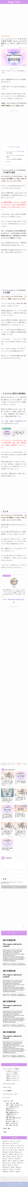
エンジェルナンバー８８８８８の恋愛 (15, 156)
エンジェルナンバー (5, 36)
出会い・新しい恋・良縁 (12, 1103)
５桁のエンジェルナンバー (12, 1080)
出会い (6, 1154)
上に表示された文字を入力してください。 (12, 882)
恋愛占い (16, 1160)
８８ (6, 421)
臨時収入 (6, 1169)
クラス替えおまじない (8, 1143)
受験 (11, 1154)
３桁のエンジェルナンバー (12, 1076)
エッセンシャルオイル (16, 1141)
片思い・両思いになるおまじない (14, 1105)
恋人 (10, 1160)
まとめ (8, 161)
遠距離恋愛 (6, 1171)
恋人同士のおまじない (11, 1110)
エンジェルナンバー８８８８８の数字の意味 (15, 152)
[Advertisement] (14, 19)
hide (18, 147)
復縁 (5, 1160)
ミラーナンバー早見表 (11, 1073)
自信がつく (13, 1169)
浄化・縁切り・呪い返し (12, 1125)
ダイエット (14, 1145)
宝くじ (20, 1156)
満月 (5, 1165)
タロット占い (7, 1087)
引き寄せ (12, 1158)
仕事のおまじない (10, 1116)
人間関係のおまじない (11, 1114)
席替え (5, 1158)
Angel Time (14, 2)
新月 (22, 1160)
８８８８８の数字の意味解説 (14, 159)
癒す (16, 1165)
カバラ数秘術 (7, 1090)
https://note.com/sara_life (16, 599)
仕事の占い (19, 1152)
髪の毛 (18, 1171)
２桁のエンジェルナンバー (12, 1074)
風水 (5, 1132)
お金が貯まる (6, 1141)
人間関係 (6, 1152)
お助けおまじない (10, 1119)
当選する (19, 1158)
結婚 (13, 1167)
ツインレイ (7, 1097)
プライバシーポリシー (11, 1183)
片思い (11, 1165)
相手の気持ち (6, 1167)
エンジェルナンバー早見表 (11, 1069)
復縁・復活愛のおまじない (12, 1112)
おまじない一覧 (8, 1101)
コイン (16, 1143)
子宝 (15, 1156)
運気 (19, 1169)
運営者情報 (19, 1183)
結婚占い (19, 1167)
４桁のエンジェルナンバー (12, 1078)
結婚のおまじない (10, 1108)
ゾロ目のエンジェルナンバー (13, 1071)
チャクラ (21, 1145)
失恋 (9, 1156)
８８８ (12, 421)
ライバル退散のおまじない (12, 1106)
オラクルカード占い (9, 1083)
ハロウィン (13, 1147)
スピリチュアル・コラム (10, 1094)
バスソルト (21, 1147)
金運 (12, 1171)
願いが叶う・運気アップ (12, 1121)
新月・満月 (7, 1128)
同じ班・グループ (19, 1154)
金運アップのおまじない (12, 1123)
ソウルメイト (6, 1145)
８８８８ (18, 421)
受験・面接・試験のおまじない (14, 1117)
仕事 (12, 1152)
